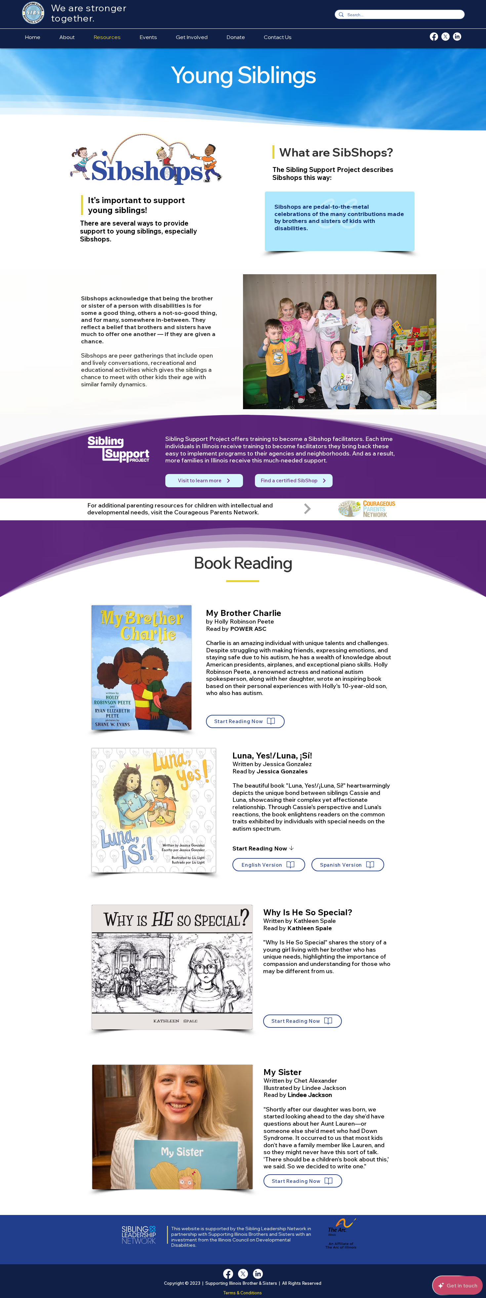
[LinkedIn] (457, 36)
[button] (245, 721)
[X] (445, 36)
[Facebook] (434, 36)
